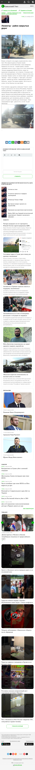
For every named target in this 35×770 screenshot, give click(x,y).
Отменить (18, 176)
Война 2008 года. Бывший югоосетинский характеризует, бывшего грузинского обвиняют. (20, 215)
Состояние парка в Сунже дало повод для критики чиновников (17, 255)
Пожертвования (30, 741)
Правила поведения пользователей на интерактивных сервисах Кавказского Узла (17, 759)
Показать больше (17, 726)
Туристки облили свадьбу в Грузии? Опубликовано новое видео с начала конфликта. (17, 601)
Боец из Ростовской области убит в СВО (14, 498)
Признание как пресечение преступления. (20, 210)
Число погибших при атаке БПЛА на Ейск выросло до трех (15, 484)
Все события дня (28, 508)
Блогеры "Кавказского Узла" (14, 12)
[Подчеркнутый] (11, 155)
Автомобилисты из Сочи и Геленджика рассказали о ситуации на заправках (16, 314)
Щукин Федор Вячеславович (12, 457)
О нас (2, 741)
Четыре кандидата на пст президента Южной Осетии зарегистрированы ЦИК (16, 225)
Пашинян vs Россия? (26, 10)
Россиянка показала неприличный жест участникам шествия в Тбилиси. (14, 692)
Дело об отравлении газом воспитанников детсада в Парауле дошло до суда (15, 505)
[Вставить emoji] (19, 155)
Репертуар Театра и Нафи (15, 199)
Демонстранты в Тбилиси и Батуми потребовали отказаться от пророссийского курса (16, 537)
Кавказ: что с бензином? (10, 10)
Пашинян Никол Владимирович (13, 412)
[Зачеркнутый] (15, 155)
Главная (3, 12)
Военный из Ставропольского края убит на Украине (15, 492)
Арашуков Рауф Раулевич (11, 435)
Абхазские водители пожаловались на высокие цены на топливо (15, 375)
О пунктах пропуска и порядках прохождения (17, 194)
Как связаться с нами (15, 741)
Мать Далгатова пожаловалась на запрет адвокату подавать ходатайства (16, 345)
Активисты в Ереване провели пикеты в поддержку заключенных (16, 287)
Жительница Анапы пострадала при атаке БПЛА (15, 477)
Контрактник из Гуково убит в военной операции (14, 469)
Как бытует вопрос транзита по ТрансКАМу (17, 204)
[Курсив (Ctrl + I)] (8, 155)
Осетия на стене (12, 189)
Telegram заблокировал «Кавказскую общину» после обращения (16, 631)
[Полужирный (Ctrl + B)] (4, 155)
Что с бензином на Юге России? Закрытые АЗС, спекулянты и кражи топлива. (17, 720)
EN (5, 1)
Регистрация (18, 171)
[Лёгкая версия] (9, 2)
